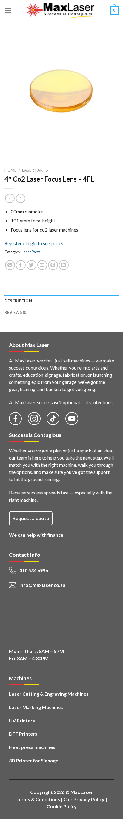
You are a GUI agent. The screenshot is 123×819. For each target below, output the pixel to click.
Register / (14, 243)
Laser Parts (35, 170)
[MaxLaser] (61, 10)
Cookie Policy (62, 806)
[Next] (27, 154)
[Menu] (8, 10)
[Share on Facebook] (21, 265)
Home (10, 170)
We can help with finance (36, 535)
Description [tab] (18, 300)
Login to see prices (44, 243)
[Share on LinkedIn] (64, 265)
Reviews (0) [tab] (15, 312)
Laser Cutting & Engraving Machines (49, 694)
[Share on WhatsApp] (10, 265)
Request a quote (31, 518)
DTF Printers (23, 733)
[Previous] (10, 154)
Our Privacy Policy (84, 799)
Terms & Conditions (38, 799)
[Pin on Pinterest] (53, 265)
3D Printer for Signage (33, 760)
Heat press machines (32, 747)
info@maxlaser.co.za (42, 585)
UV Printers (22, 720)
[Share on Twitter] (31, 265)
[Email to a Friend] (42, 265)
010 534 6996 (33, 570)
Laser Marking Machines (36, 707)
